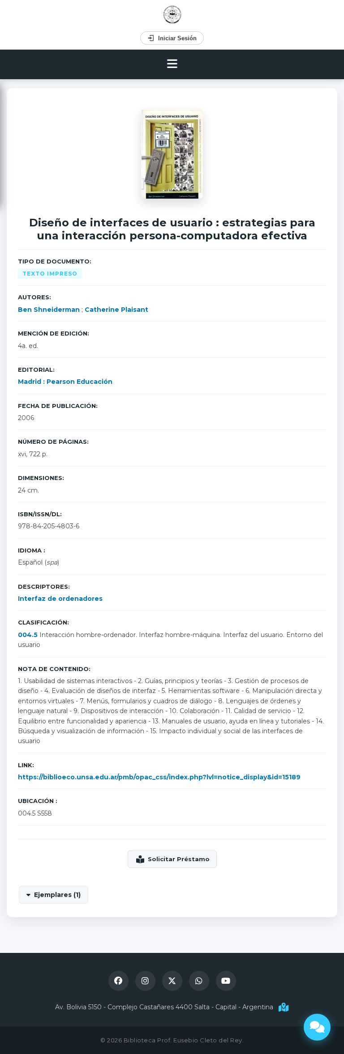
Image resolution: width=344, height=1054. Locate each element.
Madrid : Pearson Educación (65, 382)
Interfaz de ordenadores (60, 599)
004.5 (28, 635)
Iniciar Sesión (177, 38)
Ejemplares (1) (57, 895)
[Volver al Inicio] (172, 14)
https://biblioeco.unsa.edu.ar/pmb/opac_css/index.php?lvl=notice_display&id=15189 (159, 777)
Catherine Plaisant (116, 310)
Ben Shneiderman (49, 310)
